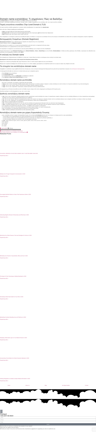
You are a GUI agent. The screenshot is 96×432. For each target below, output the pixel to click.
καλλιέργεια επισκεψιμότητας (78, 68)
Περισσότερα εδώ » (4, 155)
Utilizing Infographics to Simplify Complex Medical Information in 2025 (15, 378)
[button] (0, 129)
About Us (27, 385)
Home (9, 385)
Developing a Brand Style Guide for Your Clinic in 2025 (11, 296)
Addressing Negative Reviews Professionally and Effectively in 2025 (14, 214)
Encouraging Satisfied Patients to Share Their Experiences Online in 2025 (15, 194)
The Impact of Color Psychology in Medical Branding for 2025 (13, 276)
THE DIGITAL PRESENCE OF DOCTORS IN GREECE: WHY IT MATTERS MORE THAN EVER (19, 153)
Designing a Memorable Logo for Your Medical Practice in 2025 (13, 337)
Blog (46, 385)
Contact (86, 385)
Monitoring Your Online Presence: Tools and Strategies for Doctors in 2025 (16, 235)
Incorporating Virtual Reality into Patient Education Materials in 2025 (14, 358)
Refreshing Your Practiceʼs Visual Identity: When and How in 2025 (14, 255)
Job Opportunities (66, 385)
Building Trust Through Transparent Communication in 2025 (12, 173)
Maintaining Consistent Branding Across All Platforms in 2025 (13, 317)
